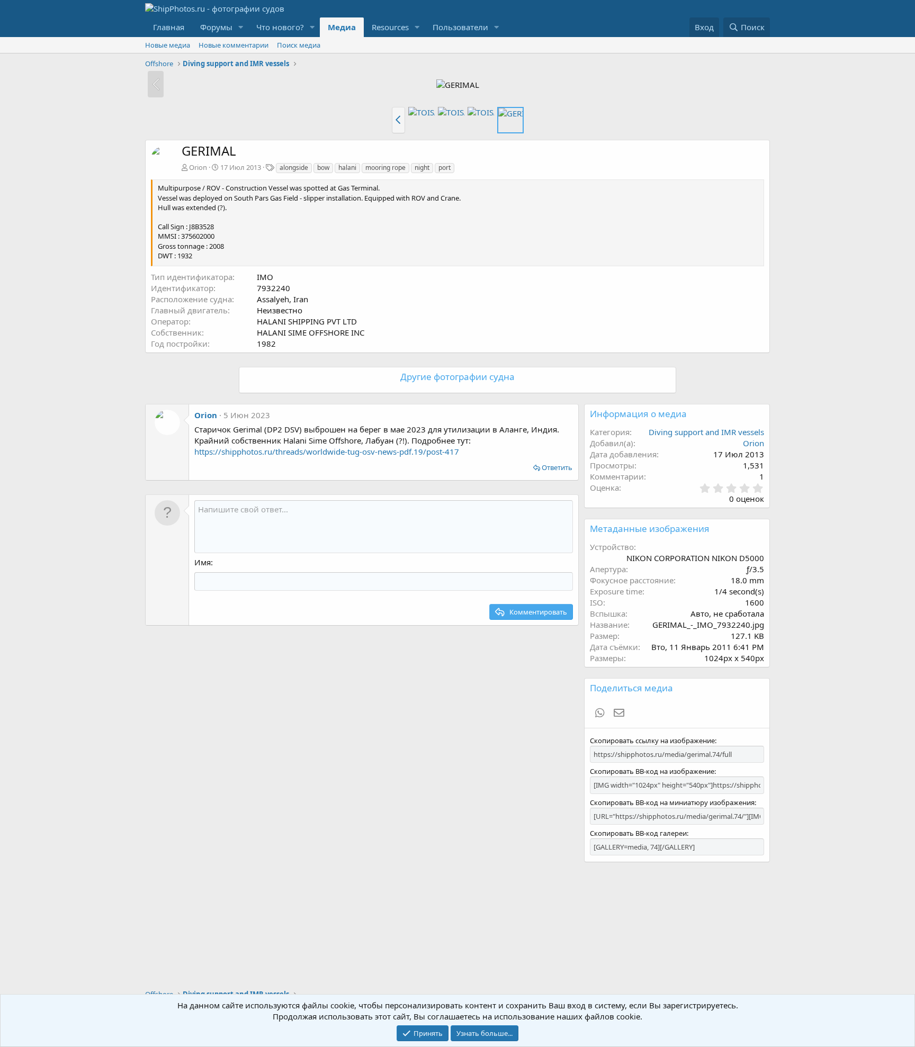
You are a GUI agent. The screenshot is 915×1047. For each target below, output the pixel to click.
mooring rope (385, 167)
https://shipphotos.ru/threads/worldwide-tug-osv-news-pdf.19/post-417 (326, 451)
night (422, 167)
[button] (241, 27)
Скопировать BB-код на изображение (652, 771)
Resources (390, 27)
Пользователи (460, 27)
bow (323, 167)
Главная (168, 27)
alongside (294, 167)
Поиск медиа (298, 45)
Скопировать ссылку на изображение (652, 740)
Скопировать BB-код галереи (638, 833)
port (444, 167)
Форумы (216, 27)
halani (347, 167)
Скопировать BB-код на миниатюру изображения (672, 802)
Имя (202, 562)
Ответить (557, 467)
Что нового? (280, 27)
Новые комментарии (233, 45)
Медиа (342, 27)
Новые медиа (167, 45)
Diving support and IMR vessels (706, 432)
